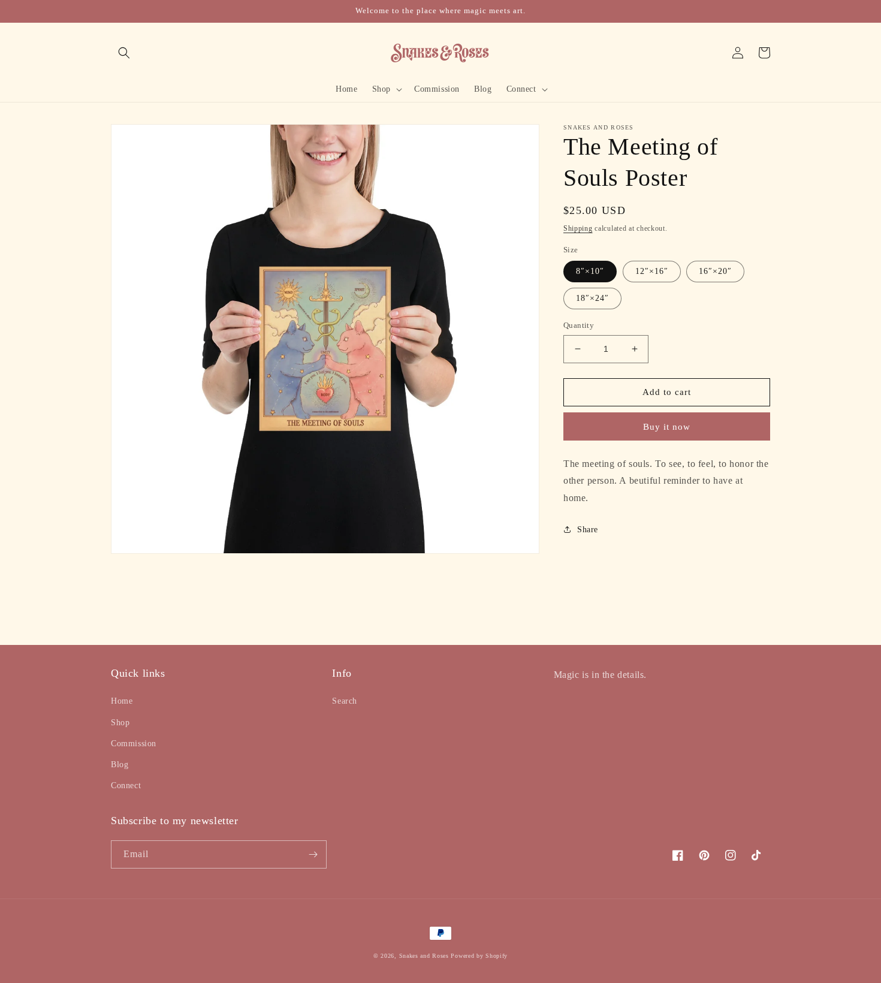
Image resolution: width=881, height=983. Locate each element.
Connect (126, 785)
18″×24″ (592, 298)
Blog (119, 764)
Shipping (578, 228)
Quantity (578, 325)
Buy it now (666, 426)
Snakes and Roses (424, 955)
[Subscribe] (313, 854)
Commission (133, 743)
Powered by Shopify (479, 955)
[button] (124, 53)
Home (121, 700)
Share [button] (587, 529)
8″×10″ (590, 271)
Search (344, 700)
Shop (120, 722)
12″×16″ (651, 271)
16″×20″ (715, 271)
